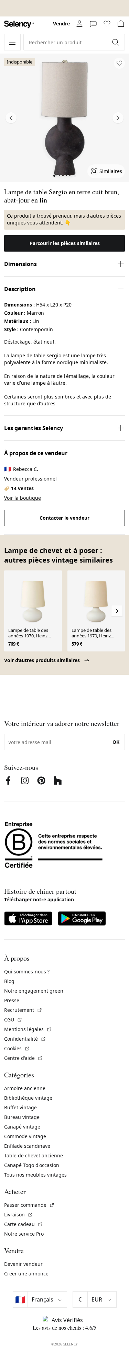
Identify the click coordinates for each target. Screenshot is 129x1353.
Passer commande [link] (29, 1205)
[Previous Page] (11, 117)
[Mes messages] (93, 24)
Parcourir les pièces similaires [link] (65, 243)
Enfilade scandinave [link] (27, 1146)
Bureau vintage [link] (22, 1117)
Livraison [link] (18, 1214)
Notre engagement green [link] (33, 990)
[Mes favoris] (107, 24)
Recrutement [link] (23, 1010)
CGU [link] (13, 1019)
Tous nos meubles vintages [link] (35, 1174)
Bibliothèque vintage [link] (28, 1098)
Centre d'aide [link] (23, 1058)
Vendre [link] (61, 23)
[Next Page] (117, 117)
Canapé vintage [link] (22, 1126)
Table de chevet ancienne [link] (33, 1155)
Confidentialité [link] (25, 1039)
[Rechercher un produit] (116, 42)
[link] (19, 24)
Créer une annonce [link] (26, 1273)
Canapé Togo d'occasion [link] (31, 1165)
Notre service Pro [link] (24, 1233)
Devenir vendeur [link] (23, 1264)
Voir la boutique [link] (22, 498)
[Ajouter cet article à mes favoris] (119, 63)
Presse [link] (11, 1000)
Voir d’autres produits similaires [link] (42, 660)
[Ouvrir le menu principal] (12, 42)
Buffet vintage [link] (20, 1107)
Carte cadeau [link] (23, 1224)
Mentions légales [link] (28, 1029)
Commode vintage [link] (25, 1136)
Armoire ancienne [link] (24, 1088)
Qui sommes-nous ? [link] (27, 971)
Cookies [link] (17, 1048)
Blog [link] (9, 981)
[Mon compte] (79, 24)
